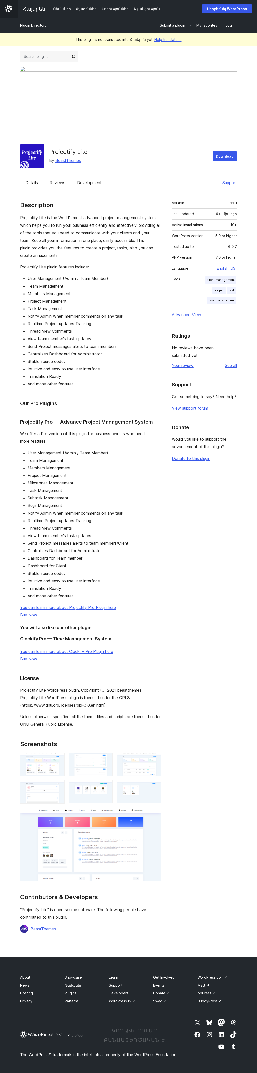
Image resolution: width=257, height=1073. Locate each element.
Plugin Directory (33, 25)
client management (221, 280)
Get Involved (164, 977)
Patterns (72, 1001)
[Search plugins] (73, 56)
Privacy (26, 1001)
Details (31, 182)
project (219, 290)
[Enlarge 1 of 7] (57, 759)
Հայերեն (75, 1035)
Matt (203, 985)
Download (225, 156)
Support (229, 182)
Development (89, 182)
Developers (118, 993)
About (25, 977)
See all (231, 365)
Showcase (73, 977)
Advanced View (186, 314)
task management (221, 300)
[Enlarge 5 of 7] (105, 786)
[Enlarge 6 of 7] (154, 786)
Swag (160, 1001)
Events (158, 985)
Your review (183, 365)
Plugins (70, 993)
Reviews (57, 182)
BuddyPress (210, 1001)
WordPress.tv (122, 1001)
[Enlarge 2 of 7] (105, 759)
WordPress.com (213, 977)
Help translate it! (168, 39)
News (24, 985)
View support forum (190, 408)
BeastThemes (68, 160)
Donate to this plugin (191, 458)
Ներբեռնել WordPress (227, 9)
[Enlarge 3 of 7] (154, 759)
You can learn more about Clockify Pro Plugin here (66, 651)
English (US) (227, 268)
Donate (161, 993)
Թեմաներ (73, 985)
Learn (113, 977)
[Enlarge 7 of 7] (154, 814)
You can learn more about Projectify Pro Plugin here (68, 607)
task (232, 290)
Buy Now (28, 614)
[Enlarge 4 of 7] (57, 786)
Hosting (26, 993)
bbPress (207, 993)
